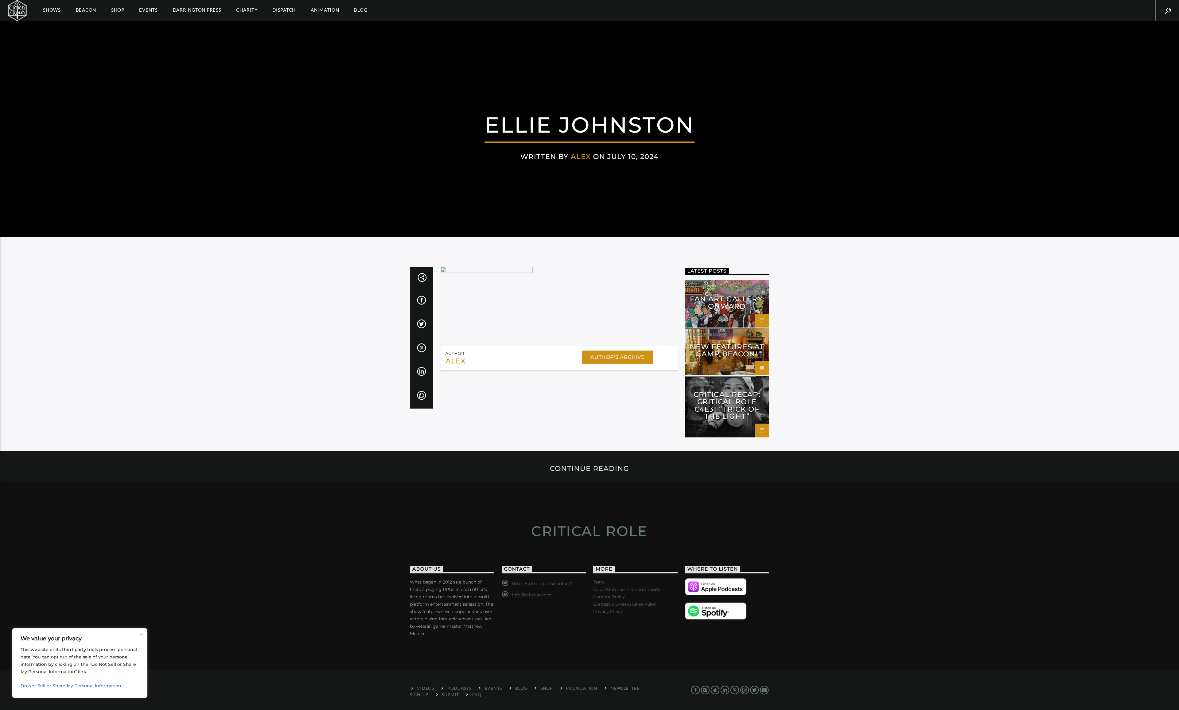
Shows (52, 10)
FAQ (476, 694)
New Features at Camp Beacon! (727, 351)
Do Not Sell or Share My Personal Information (71, 686)
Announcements (707, 334)
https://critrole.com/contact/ (542, 583)
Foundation (581, 688)
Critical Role (589, 530)
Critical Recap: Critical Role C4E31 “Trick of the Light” (727, 405)
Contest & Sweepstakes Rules (624, 604)
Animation (325, 10)
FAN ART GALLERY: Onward (727, 303)
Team (599, 582)
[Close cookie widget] (141, 634)
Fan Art (696, 286)
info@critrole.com (531, 595)
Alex (581, 156)
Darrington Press (197, 10)
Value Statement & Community (626, 589)
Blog (360, 10)
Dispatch (284, 10)
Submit (450, 694)
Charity (246, 10)
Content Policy (609, 596)
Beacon (86, 10)
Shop (117, 10)
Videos (425, 688)
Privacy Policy (608, 611)
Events (148, 10)
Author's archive (617, 357)
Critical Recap (737, 381)
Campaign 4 (700, 381)
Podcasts (459, 688)
